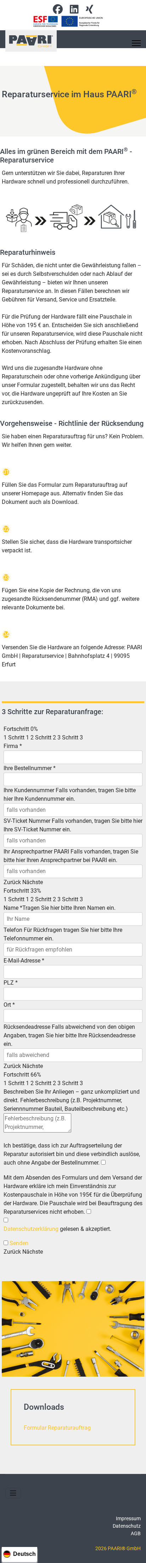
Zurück (12, 882)
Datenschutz (127, 1526)
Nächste (32, 882)
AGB (136, 1533)
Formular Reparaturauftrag (57, 1427)
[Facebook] (58, 11)
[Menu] (136, 43)
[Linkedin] (74, 11)
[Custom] (89, 11)
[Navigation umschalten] (13, 1493)
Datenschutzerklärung (31, 1229)
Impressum (128, 1518)
